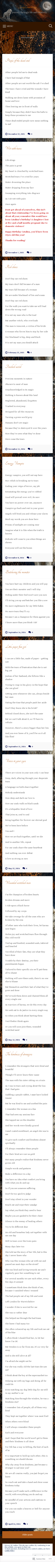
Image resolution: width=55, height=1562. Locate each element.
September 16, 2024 (17, 632)
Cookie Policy (10, 1551)
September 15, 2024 (17, 747)
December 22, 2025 (16, 134)
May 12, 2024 (14, 1040)
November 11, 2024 (16, 449)
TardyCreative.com (27, 7)
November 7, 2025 (16, 253)
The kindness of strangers (18, 1054)
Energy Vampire (14, 463)
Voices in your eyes (15, 760)
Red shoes (11, 266)
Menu (10, 26)
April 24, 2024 (14, 1524)
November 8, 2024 (16, 558)
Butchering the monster (17, 572)
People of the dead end (17, 60)
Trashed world (13, 366)
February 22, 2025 (16, 353)
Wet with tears (13, 148)
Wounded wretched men (18, 882)
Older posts (27, 1534)
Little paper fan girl (15, 646)
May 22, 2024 (14, 868)
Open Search (50, 26)
